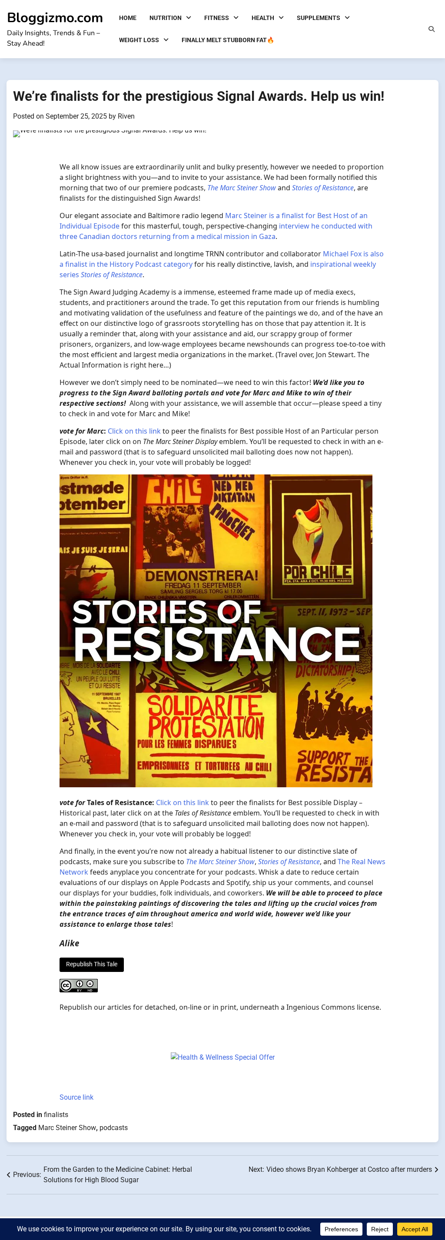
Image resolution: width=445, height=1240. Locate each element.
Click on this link (134, 431)
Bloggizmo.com (55, 17)
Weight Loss (139, 39)
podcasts (114, 1128)
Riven (126, 116)
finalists (56, 1115)
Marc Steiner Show (67, 1128)
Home (127, 17)
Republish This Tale (91, 964)
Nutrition (165, 17)
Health (263, 17)
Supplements (318, 17)
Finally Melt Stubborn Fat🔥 (228, 39)
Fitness (216, 17)
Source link (76, 1097)
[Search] (431, 29)
